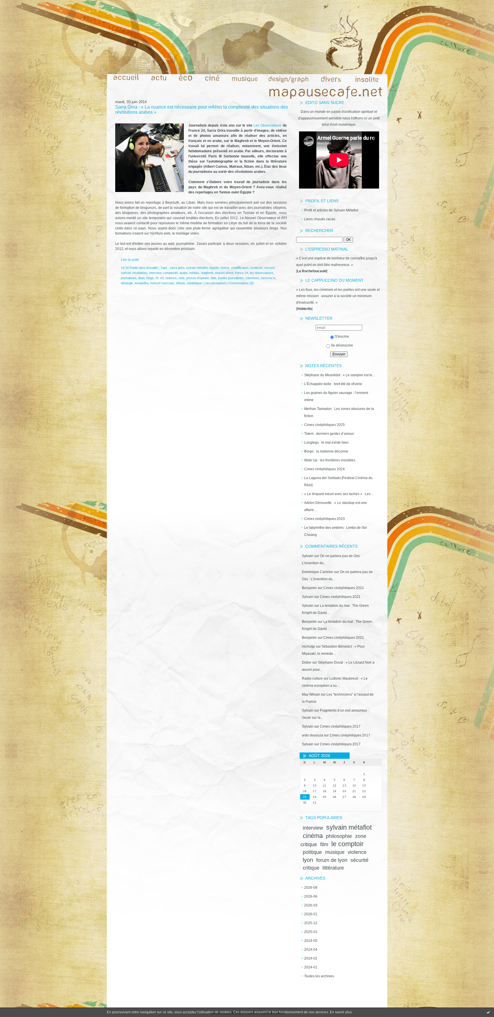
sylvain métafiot (349, 827)
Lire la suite (130, 260)
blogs (150, 278)
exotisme (256, 267)
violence (357, 852)
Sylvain (307, 556)
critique (311, 868)
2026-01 (310, 914)
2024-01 (310, 967)
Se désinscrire (342, 345)
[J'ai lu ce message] (488, 1012)
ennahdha (141, 283)
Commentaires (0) (241, 283)
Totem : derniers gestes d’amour (329, 434)
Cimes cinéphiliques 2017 (340, 726)
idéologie (127, 283)
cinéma (313, 835)
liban (141, 278)
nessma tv (268, 278)
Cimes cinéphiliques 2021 (343, 588)
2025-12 (310, 923)
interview (313, 828)
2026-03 (310, 905)
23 (305, 796)
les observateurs (261, 273)
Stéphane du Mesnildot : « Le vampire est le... (339, 375)
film (324, 844)
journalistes (129, 278)
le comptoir (347, 844)
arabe (184, 273)
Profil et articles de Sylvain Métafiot (331, 210)
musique (334, 852)
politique (312, 852)
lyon (308, 860)
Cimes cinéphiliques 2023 (324, 519)
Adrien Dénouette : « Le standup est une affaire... (335, 506)
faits (213, 278)
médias (194, 273)
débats (180, 283)
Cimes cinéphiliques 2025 (324, 425)
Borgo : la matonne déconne (326, 451)
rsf (162, 278)
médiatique (194, 283)
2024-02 (310, 958)
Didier (306, 662)
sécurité (359, 860)
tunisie (224, 267)
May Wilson (311, 694)
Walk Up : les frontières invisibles (329, 460)
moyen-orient (224, 273)
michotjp (308, 646)
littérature (333, 868)
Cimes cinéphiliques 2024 (324, 469)
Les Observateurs (267, 125)
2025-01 (310, 932)
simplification (239, 267)
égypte (214, 267)
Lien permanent (215, 283)
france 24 (241, 273)
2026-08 (310, 888)
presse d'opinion (197, 278)
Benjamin (309, 588)
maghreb (207, 273)
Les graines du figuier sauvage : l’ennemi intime (336, 396)
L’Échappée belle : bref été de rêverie (333, 384)
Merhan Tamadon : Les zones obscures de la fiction (339, 412)
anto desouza (312, 735)
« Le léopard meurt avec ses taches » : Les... (338, 494)
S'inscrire (342, 337)
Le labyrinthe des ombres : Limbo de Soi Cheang (335, 531)
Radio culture (312, 678)
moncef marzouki (162, 283)
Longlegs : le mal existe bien (326, 443)
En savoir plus (341, 1012)
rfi (157, 278)
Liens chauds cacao (319, 219)
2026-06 (310, 896)
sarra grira (177, 267)
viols (181, 278)
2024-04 (310, 950)
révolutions (140, 273)
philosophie (339, 836)
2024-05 (310, 941)
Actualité (152, 267)
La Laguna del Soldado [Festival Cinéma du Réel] (338, 481)
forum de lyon (331, 860)
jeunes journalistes (231, 278)
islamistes (252, 278)
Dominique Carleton (317, 572)
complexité (170, 273)
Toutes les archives (319, 976)
